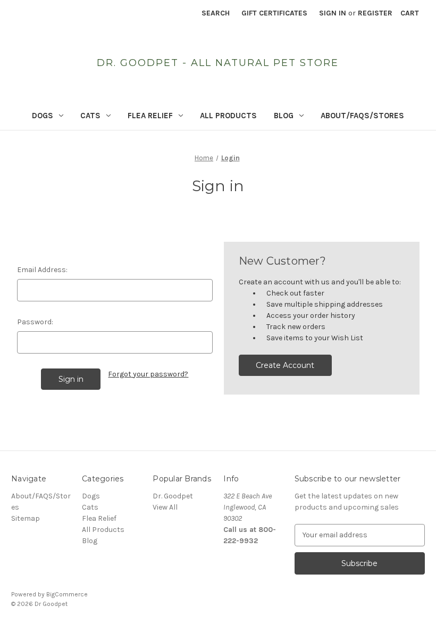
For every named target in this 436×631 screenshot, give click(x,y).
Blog (284, 115)
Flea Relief (150, 115)
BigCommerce (67, 594)
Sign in (332, 13)
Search (216, 13)
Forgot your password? (148, 374)
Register (375, 13)
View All (165, 507)
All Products (228, 115)
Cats (90, 115)
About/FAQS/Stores (362, 115)
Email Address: (42, 269)
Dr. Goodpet (173, 496)
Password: (35, 321)
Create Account (285, 365)
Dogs (42, 115)
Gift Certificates (274, 13)
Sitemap (25, 518)
